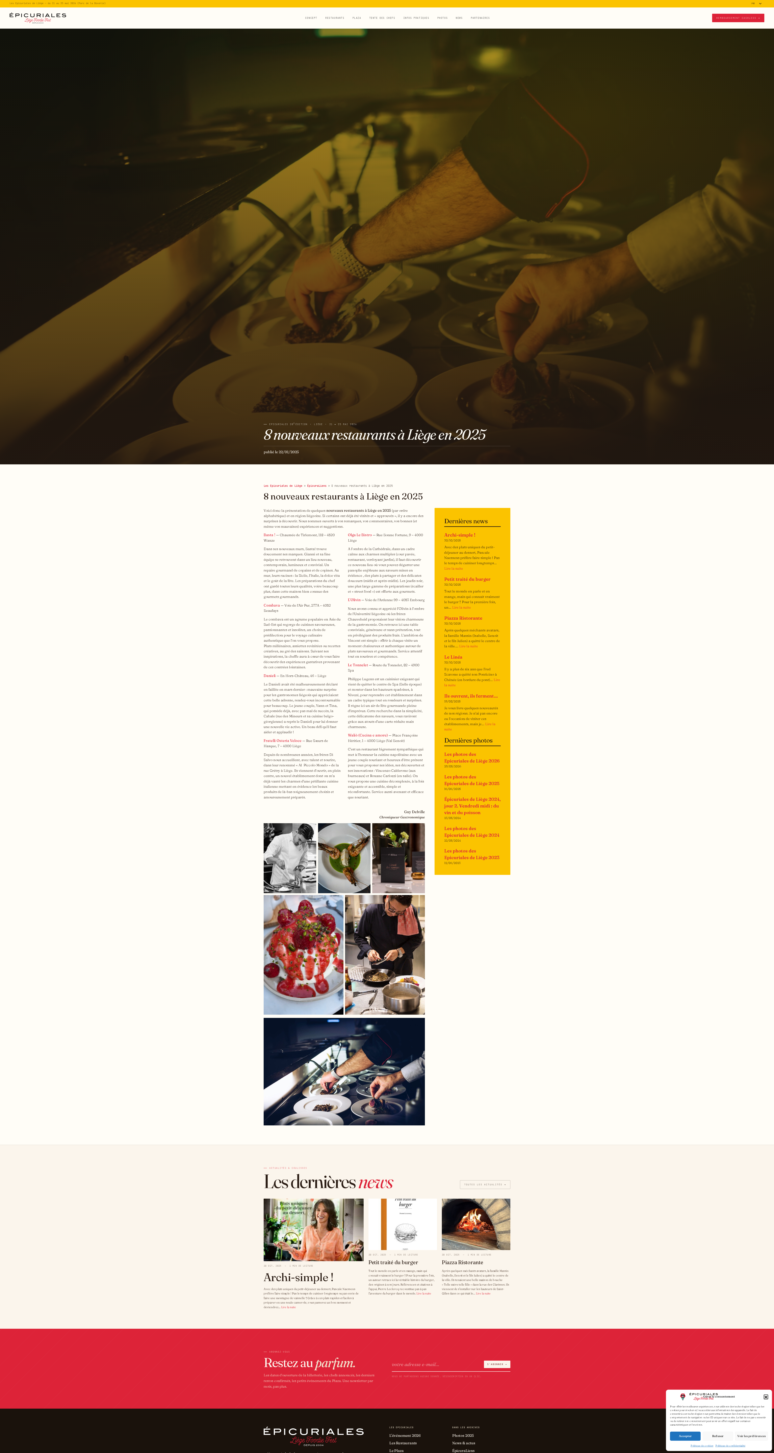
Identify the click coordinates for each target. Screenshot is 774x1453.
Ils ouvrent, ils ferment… (471, 696)
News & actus (463, 1443)
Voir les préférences (751, 1436)
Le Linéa (453, 657)
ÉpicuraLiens (317, 486)
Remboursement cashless (738, 17)
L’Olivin (354, 600)
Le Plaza (396, 1450)
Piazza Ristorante (463, 618)
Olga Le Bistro (360, 535)
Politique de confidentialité (730, 1445)
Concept (311, 17)
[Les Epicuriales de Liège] (38, 17)
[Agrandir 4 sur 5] (338, 900)
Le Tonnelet (358, 665)
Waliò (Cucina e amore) (368, 735)
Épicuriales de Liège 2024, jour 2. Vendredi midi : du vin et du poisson (472, 805)
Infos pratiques (416, 17)
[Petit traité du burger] (402, 1224)
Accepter (685, 1436)
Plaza (357, 17)
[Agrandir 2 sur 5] (365, 828)
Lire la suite (453, 568)
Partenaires (480, 17)
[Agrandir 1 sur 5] (311, 828)
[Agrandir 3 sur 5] (420, 828)
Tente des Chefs (382, 17)
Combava (272, 605)
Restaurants (334, 17)
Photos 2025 (463, 1435)
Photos (442, 17)
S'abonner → (497, 1364)
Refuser (718, 1436)
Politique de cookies (702, 1445)
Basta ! (269, 535)
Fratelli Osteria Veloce (283, 741)
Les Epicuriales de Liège (283, 486)
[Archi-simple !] (314, 1229)
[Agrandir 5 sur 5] (420, 900)
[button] (766, 1397)
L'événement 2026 (405, 1435)
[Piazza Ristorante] (476, 1224)
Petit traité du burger (467, 579)
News (459, 17)
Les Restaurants (403, 1443)
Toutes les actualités (485, 1184)
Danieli (270, 676)
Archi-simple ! (459, 535)
